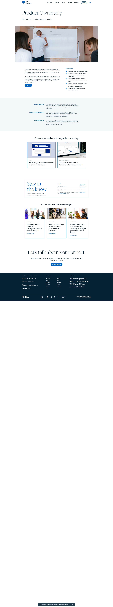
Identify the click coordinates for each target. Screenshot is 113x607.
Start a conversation (56, 264)
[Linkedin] (47, 297)
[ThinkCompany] (27, 2)
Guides (47, 288)
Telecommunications (29, 285)
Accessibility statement (87, 297)
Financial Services (28, 278)
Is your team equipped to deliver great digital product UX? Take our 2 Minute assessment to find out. (79, 283)
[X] (51, 297)
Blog (58, 280)
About (63, 2)
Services (57, 2)
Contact (84, 2)
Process (48, 284)
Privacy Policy (82, 192)
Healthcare (26, 288)
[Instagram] (54, 297)
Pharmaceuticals (27, 282)
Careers (76, 2)
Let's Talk (28, 85)
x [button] (72, 604)
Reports (48, 286)
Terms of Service (62, 193)
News (58, 278)
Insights (70, 2)
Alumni (58, 284)
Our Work (49, 2)
